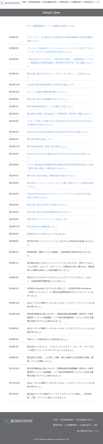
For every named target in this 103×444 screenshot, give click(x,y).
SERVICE (63, 2)
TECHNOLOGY (50, 2)
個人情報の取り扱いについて (88, 431)
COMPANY (76, 2)
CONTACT (89, 2)
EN (97, 2)
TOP (24, 2)
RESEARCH (34, 2)
